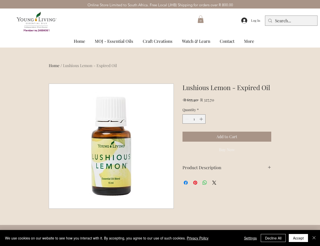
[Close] (314, 238)
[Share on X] (214, 183)
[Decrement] (186, 119)
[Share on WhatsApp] (205, 183)
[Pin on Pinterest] (195, 183)
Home (54, 65)
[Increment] (201, 119)
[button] (201, 19)
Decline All (273, 237)
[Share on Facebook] (186, 183)
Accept (298, 237)
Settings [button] (250, 237)
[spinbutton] (194, 119)
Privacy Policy (197, 237)
